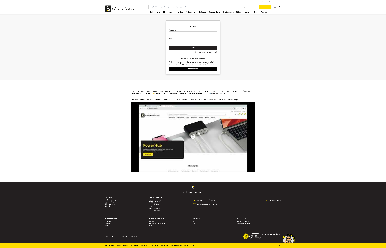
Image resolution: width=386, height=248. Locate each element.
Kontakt (278, 2)
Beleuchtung (155, 12)
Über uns (264, 12)
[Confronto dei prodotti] (275, 6)
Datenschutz (124, 236)
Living (180, 12)
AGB (117, 236)
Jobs (194, 223)
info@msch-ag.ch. (218, 93)
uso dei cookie (188, 245)
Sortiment (152, 221)
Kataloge (202, 12)
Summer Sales (214, 12)
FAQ (150, 225)
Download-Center (268, 2)
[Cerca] (244, 7)
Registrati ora (193, 68)
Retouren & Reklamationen (157, 223)
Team (107, 225)
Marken (248, 12)
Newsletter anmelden (244, 223)
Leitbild (107, 223)
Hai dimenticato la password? (205, 52)
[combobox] (195, 7)
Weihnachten (191, 12)
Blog (255, 12)
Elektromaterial (169, 12)
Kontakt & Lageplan (243, 221)
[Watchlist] (279, 6)
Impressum (133, 236)
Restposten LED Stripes (232, 12)
